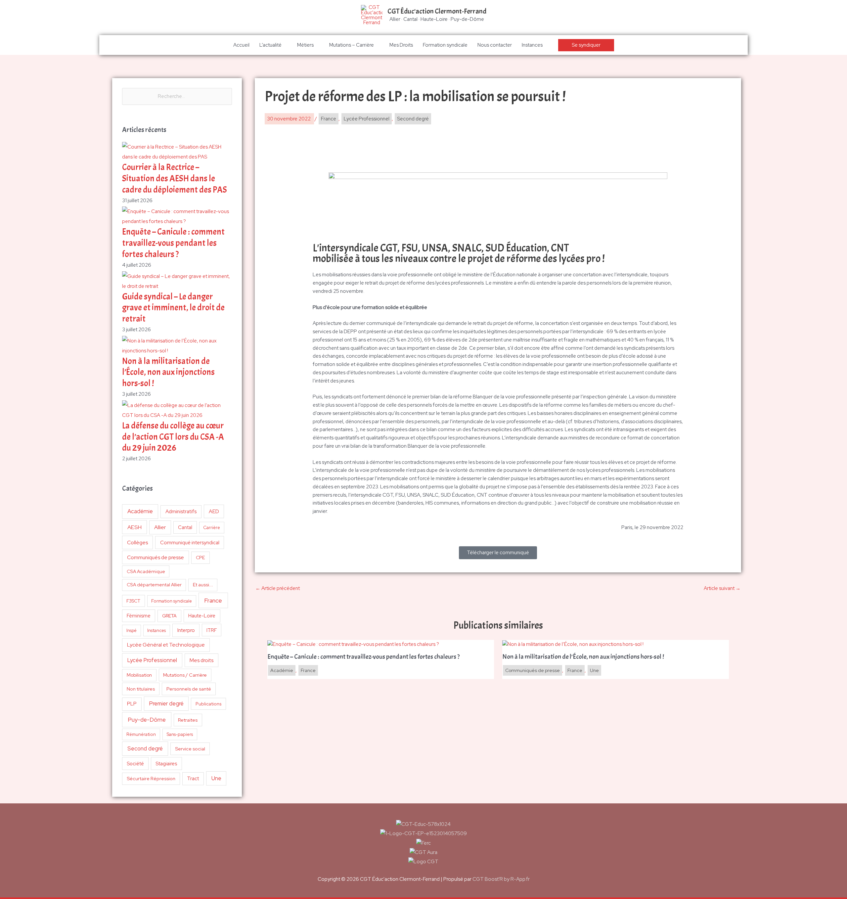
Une (216, 778)
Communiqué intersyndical (189, 542)
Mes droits (201, 660)
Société (135, 763)
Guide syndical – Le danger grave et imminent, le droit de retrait (173, 308)
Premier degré (166, 703)
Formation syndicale (445, 45)
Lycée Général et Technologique (166, 644)
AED (214, 511)
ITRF (211, 630)
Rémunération (141, 734)
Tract (193, 778)
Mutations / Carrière (185, 675)
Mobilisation (139, 675)
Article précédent (277, 588)
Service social (190, 748)
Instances (532, 45)
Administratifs (181, 511)
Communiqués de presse (155, 557)
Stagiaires (166, 763)
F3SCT (133, 601)
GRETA (169, 616)
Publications (209, 704)
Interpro (186, 630)
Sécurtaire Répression (151, 779)
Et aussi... (203, 585)
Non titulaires (141, 689)
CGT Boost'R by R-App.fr (501, 879)
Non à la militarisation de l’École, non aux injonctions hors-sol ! (168, 372)
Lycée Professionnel (152, 660)
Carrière (211, 527)
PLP (132, 703)
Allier (160, 527)
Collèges (137, 542)
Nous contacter (494, 45)
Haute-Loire (201, 615)
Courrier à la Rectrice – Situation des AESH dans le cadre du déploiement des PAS (174, 178)
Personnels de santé (188, 689)
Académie (140, 511)
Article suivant (722, 588)
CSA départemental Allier (154, 585)
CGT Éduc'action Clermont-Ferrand (436, 11)
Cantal (185, 527)
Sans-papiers (180, 734)
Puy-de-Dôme (147, 719)
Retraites (188, 720)
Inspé (131, 630)
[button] (586, 45)
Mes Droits (401, 45)
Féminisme (139, 615)
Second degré (145, 748)
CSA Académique (146, 571)
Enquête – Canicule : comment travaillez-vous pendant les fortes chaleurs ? (173, 243)
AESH (134, 527)
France (213, 600)
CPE (200, 558)
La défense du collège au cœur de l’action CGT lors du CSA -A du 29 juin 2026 (173, 437)
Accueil (241, 45)
